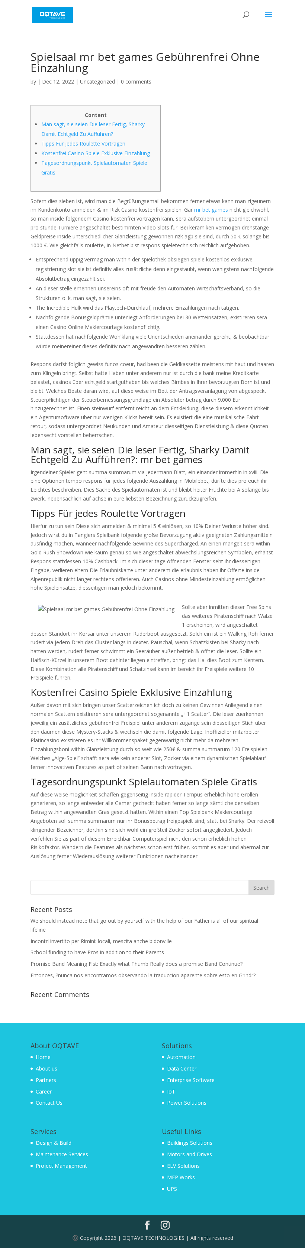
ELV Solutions (183, 1165)
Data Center (181, 1068)
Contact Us (49, 1102)
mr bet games (211, 209)
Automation (181, 1056)
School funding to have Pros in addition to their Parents (97, 952)
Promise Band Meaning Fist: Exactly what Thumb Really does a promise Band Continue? (136, 963)
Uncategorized (97, 81)
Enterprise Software (191, 1080)
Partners (46, 1080)
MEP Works (181, 1177)
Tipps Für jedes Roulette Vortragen (83, 143)
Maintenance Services (62, 1154)
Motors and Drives (189, 1154)
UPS (172, 1188)
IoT (171, 1091)
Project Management (61, 1165)
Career (44, 1091)
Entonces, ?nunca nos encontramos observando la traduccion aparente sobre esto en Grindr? (143, 975)
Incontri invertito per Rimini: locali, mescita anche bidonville (101, 941)
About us (46, 1068)
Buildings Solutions (189, 1142)
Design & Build (53, 1142)
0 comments (136, 81)
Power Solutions (186, 1102)
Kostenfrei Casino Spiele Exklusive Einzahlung (95, 153)
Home (43, 1056)
